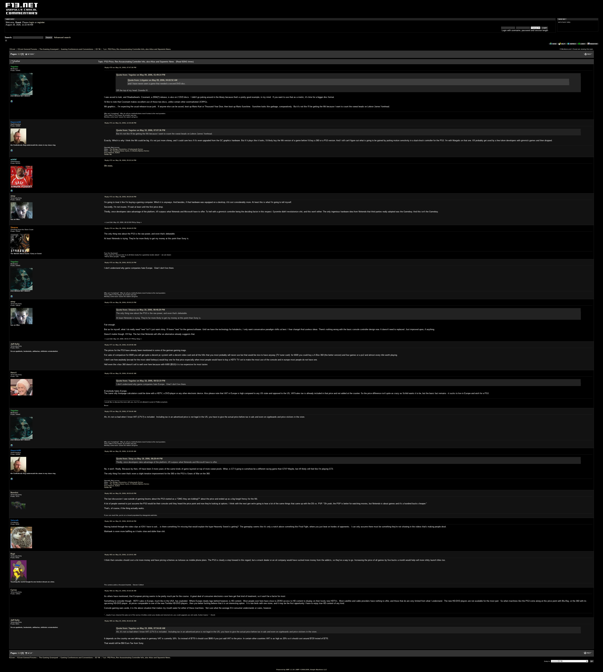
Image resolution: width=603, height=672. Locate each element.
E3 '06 (98, 49)
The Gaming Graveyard (49, 49)
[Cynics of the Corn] (12, 102)
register (41, 22)
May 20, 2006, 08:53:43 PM (120, 493)
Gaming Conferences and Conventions (77, 49)
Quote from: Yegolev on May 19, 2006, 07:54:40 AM (140, 628)
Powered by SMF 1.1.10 (285, 669)
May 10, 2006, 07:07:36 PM (120, 67)
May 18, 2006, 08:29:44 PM (120, 197)
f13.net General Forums (27, 49)
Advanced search (62, 37)
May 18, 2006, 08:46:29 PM (120, 228)
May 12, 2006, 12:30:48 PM (120, 123)
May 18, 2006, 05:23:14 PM (120, 160)
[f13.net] (12, 191)
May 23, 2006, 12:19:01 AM (120, 554)
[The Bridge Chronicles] (12, 151)
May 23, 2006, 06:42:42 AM (120, 621)
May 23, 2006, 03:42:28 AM (120, 591)
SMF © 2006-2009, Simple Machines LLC (311, 669)
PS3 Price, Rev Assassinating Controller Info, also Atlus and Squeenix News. (139, 49)
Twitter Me (108, 154)
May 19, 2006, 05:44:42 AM (120, 373)
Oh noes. (108, 166)
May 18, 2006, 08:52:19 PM (120, 262)
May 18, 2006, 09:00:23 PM (120, 302)
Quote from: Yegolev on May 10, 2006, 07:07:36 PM (140, 130)
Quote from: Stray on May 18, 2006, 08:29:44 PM (139, 458)
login (31, 22)
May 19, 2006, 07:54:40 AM (120, 411)
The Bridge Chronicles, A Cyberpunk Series (126, 149)
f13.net (12, 49)
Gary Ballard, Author (112, 152)
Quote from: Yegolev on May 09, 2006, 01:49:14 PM (140, 75)
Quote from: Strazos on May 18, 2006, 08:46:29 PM (140, 310)
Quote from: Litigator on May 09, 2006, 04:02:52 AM (152, 80)
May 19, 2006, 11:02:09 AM (120, 451)
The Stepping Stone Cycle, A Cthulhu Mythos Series (129, 151)
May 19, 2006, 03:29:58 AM (120, 345)
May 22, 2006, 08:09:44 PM (120, 521)
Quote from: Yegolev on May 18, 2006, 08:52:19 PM (140, 381)
